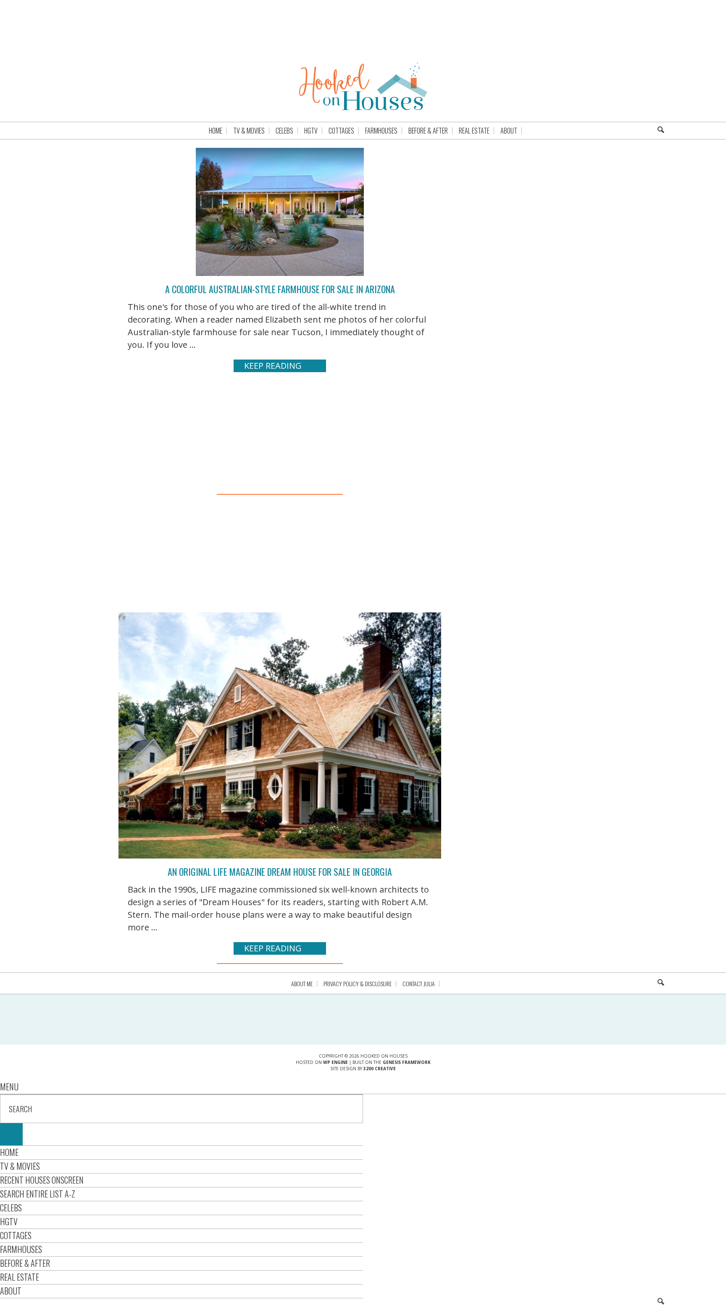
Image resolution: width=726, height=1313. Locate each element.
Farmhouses (21, 1249)
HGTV (9, 1221)
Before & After (25, 1263)
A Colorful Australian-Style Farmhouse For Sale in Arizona (280, 289)
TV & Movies (20, 1166)
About (10, 1290)
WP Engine (335, 1062)
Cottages (16, 1235)
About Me (302, 984)
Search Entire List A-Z (37, 1193)
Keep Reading (273, 365)
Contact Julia (418, 984)
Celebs (11, 1207)
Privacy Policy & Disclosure (358, 984)
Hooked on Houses (363, 86)
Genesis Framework (407, 1062)
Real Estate (19, 1277)
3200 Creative (379, 1068)
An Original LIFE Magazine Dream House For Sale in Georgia (280, 871)
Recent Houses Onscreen (42, 1180)
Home (9, 1152)
